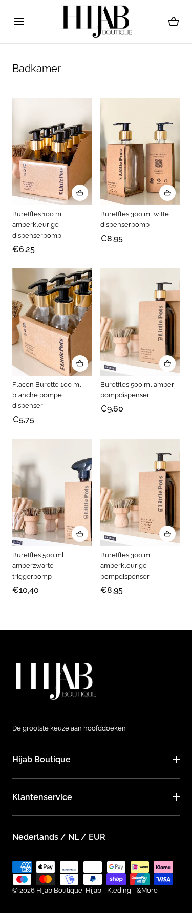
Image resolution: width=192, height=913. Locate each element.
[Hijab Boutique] (96, 21)
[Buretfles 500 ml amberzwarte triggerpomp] (52, 492)
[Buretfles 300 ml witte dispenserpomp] (140, 152)
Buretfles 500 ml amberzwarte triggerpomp (38, 565)
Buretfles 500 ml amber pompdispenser (137, 390)
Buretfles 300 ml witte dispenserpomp (134, 219)
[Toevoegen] (80, 193)
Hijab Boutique (41, 759)
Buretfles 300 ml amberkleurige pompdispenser (126, 565)
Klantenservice (42, 797)
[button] (18, 21)
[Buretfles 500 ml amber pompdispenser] (140, 322)
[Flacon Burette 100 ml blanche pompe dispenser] (52, 322)
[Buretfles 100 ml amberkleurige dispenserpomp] (52, 152)
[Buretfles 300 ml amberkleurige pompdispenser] (140, 492)
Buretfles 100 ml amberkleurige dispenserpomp (37, 224)
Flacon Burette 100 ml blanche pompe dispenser (46, 395)
